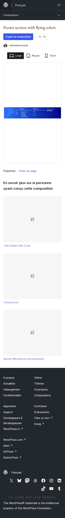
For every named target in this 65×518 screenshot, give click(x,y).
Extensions (41, 389)
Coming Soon (11, 302)
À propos (8, 377)
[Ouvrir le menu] (59, 5)
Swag (39, 424)
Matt (8, 445)
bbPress (10, 451)
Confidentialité (12, 395)
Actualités (9, 383)
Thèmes (39, 383)
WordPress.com (14, 439)
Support (8, 412)
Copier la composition (18, 36)
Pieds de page (27, 171)
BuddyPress (12, 457)
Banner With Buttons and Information (24, 358)
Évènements (41, 412)
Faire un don (43, 418)
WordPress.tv (13, 429)
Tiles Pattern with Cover (17, 245)
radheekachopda (18, 45)
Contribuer (40, 406)
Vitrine (38, 377)
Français (16, 472)
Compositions (10, 15)
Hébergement (11, 389)
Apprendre (9, 406)
